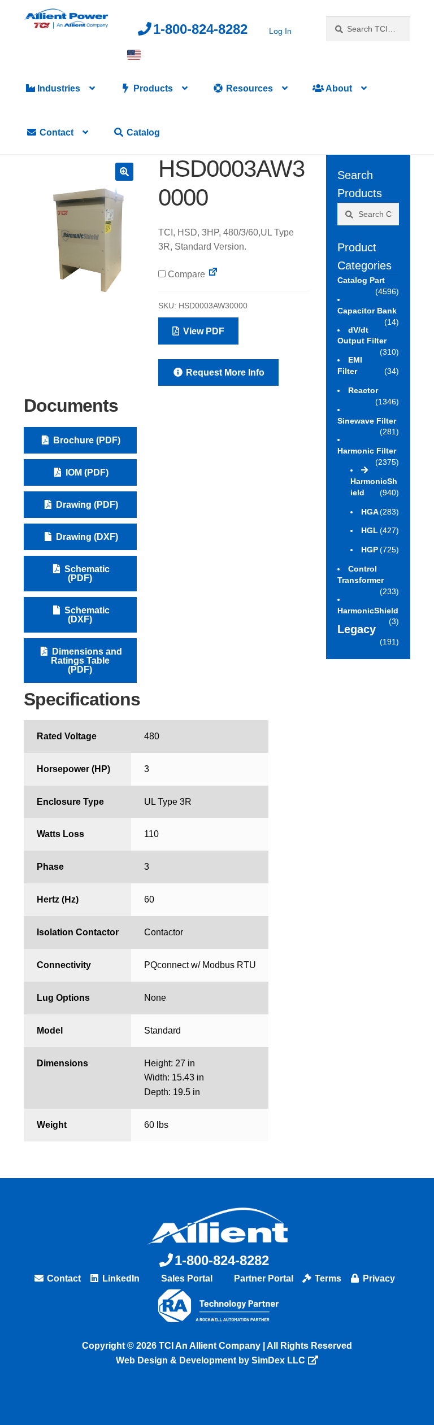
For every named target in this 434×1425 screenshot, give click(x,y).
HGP (369, 549)
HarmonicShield (373, 487)
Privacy (378, 1278)
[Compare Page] (213, 274)
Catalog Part (361, 280)
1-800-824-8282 (200, 29)
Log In (280, 31)
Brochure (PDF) (85, 440)
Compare (185, 274)
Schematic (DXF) (86, 614)
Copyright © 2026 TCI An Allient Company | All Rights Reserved (217, 1345)
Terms (327, 1278)
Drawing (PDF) (86, 504)
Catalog (142, 132)
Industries (57, 88)
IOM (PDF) (85, 472)
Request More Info (224, 372)
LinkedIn (120, 1278)
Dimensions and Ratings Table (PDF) (86, 660)
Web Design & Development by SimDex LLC (210, 1360)
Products (152, 88)
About (338, 88)
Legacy (356, 629)
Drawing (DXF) (86, 537)
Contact (55, 132)
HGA (370, 511)
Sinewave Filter (366, 420)
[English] (134, 55)
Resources (248, 88)
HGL (369, 530)
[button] (124, 172)
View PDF (202, 331)
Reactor (363, 390)
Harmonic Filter (366, 450)
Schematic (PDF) (86, 573)
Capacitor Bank (367, 310)
